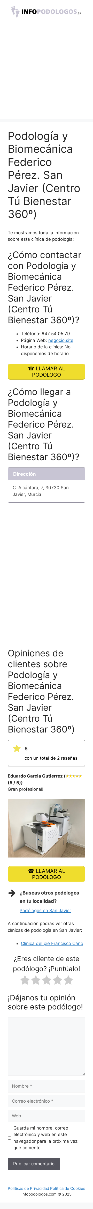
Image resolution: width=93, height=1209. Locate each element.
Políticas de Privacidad (28, 1188)
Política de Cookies (67, 1188)
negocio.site (60, 340)
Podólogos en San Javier (45, 910)
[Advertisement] (46, 72)
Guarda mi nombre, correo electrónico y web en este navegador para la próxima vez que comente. (45, 1138)
